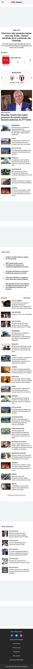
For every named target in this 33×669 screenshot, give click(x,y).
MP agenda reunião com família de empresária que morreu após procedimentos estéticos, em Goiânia (17, 286)
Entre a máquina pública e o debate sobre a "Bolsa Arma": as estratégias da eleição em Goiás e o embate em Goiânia (22, 446)
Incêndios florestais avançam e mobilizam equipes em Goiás (17, 272)
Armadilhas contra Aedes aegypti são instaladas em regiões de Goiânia (20, 487)
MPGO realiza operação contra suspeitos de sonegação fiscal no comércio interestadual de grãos (21, 348)
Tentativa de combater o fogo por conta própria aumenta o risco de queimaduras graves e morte (21, 192)
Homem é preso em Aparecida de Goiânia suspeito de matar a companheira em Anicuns (21, 457)
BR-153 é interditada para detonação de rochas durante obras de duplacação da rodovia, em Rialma (21, 421)
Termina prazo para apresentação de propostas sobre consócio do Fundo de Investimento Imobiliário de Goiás (21, 434)
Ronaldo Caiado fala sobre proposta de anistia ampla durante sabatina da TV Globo (16, 117)
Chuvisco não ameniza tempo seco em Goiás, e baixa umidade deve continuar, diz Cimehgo (16, 37)
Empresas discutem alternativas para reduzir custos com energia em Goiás (21, 478)
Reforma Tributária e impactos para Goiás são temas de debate (22, 182)
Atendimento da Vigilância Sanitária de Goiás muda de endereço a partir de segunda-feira (21, 162)
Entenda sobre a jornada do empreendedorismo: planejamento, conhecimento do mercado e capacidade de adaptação (21, 130)
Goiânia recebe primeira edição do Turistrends (17, 258)
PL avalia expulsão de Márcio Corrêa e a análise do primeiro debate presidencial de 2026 (18, 553)
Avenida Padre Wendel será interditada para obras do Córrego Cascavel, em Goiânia (21, 142)
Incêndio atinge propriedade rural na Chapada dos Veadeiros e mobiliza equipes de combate (22, 370)
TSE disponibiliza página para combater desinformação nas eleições (21, 152)
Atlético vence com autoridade (22, 314)
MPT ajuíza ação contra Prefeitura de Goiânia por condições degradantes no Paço (22, 173)
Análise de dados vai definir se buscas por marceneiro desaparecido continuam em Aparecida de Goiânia (22, 360)
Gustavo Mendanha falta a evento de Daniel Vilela (17, 543)
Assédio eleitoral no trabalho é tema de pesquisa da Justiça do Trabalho (19, 571)
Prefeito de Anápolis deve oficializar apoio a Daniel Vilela (19, 561)
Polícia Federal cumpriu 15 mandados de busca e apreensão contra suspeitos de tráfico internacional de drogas (22, 305)
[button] (5, 60)
